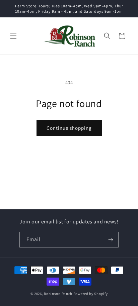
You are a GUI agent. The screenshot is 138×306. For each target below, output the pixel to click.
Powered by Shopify (90, 293)
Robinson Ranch (58, 293)
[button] (13, 35)
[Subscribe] (111, 239)
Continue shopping (69, 128)
